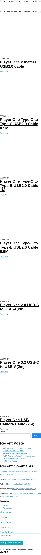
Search (2, 432)
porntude (3, 471)
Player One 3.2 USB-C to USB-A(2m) (19, 364)
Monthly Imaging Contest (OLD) (24, 479)
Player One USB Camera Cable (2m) (17, 422)
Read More (4, 71)
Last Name (5, 522)
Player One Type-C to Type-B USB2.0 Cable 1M (19, 185)
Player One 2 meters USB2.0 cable (18, 64)
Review (5, 505)
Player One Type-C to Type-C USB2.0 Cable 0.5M (19, 123)
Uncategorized (8, 508)
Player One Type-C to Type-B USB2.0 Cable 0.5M (19, 247)
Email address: (7, 532)
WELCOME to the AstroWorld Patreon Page (19, 456)
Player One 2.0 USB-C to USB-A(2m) (19, 307)
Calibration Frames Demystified (14, 458)
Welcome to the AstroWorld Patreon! (16, 453)
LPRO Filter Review (10, 461)
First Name (5, 512)
